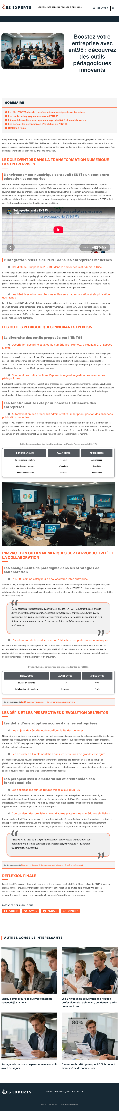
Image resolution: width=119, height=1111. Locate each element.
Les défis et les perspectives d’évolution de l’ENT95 (37, 124)
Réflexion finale (17, 128)
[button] (113, 8)
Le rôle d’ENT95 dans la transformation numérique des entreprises (46, 112)
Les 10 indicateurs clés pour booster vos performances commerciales (48, 702)
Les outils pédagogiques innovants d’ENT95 (33, 116)
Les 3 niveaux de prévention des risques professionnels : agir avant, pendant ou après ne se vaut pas (89, 1002)
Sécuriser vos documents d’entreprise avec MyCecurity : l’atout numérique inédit (52, 865)
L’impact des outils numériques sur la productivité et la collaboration (47, 120)
